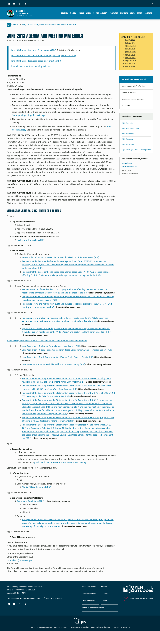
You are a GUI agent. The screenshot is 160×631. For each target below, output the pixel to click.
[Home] (19, 13)
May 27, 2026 (130, 49)
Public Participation (130, 93)
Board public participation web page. (29, 115)
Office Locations (88, 601)
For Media (104, 594)
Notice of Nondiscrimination (93, 608)
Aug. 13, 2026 (130, 58)
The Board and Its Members (133, 99)
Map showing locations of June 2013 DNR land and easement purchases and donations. (47, 341)
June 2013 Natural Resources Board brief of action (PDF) (36, 61)
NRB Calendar (127, 123)
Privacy (108, 627)
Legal (101, 627)
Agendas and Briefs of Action (133, 86)
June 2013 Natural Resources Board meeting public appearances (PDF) (43, 55)
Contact (148, 13)
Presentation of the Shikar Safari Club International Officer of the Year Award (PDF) (60, 257)
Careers (104, 601)
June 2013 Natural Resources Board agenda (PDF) (33, 50)
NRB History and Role (130, 129)
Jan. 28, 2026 (130, 40)
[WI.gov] (80, 621)
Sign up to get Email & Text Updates (136, 150)
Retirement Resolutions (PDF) (30, 501)
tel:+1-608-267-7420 (130, 166)
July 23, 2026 (130, 55)
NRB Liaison (127, 163)
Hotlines (104, 587)
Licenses (124, 13)
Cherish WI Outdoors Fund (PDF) (36, 487)
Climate (90, 13)
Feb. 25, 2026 (130, 43)
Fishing (73, 13)
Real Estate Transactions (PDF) (31, 240)
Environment (101, 13)
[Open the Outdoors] (138, 589)
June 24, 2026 (130, 52)
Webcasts (126, 106)
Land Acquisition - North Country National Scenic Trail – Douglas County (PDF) (58, 357)
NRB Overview (127, 139)
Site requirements (78, 627)
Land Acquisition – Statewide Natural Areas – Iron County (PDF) (51, 346)
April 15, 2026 (130, 46)
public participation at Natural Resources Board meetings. (61, 462)
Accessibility (92, 627)
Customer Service (89, 594)
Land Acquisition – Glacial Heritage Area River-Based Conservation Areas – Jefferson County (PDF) (67, 350)
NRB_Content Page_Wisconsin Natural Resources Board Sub (49, 25)
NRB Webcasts (128, 144)
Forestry (114, 13)
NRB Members (128, 134)
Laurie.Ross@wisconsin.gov (19, 560)
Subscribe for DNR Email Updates (141, 598)
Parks (81, 13)
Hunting (64, 13)
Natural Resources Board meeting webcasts (31, 66)
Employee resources (121, 627)
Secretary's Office (89, 587)
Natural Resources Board (134, 79)
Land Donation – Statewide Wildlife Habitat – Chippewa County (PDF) (53, 364)
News (132, 13)
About (139, 13)
